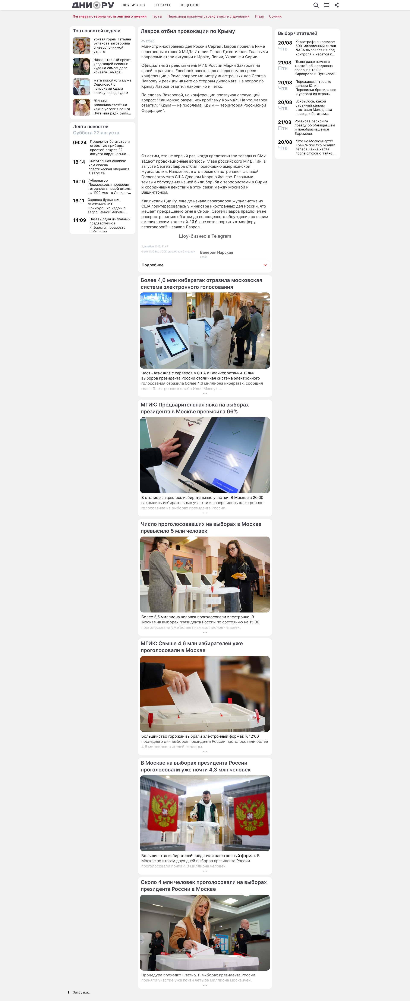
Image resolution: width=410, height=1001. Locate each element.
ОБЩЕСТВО (189, 5)
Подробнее (153, 265)
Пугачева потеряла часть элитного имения (109, 16)
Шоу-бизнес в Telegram (205, 236)
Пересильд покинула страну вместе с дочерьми (208, 16)
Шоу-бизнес (133, 5)
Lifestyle (162, 5)
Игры (259, 16)
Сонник (275, 16)
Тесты (157, 16)
